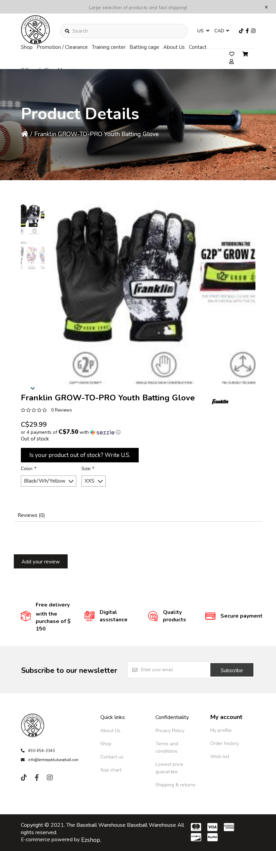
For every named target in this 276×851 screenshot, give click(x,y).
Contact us (112, 757)
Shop (27, 47)
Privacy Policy (170, 730)
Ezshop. (91, 840)
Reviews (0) (31, 515)
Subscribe (232, 670)
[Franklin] (220, 401)
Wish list (219, 756)
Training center (109, 47)
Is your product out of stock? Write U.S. (79, 455)
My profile (221, 730)
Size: (87, 469)
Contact (198, 47)
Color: (28, 469)
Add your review (41, 561)
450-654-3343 (41, 750)
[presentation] (33, 162)
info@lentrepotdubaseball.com (53, 759)
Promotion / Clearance (62, 47)
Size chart (111, 770)
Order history (224, 743)
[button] (32, 219)
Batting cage (144, 47)
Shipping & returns (176, 785)
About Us (174, 47)
